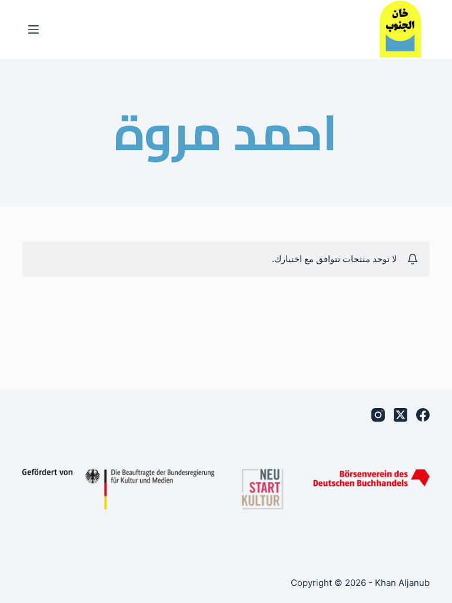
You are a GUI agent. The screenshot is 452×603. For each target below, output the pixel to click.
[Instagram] (378, 415)
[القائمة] (33, 29)
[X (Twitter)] (400, 415)
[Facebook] (423, 415)
